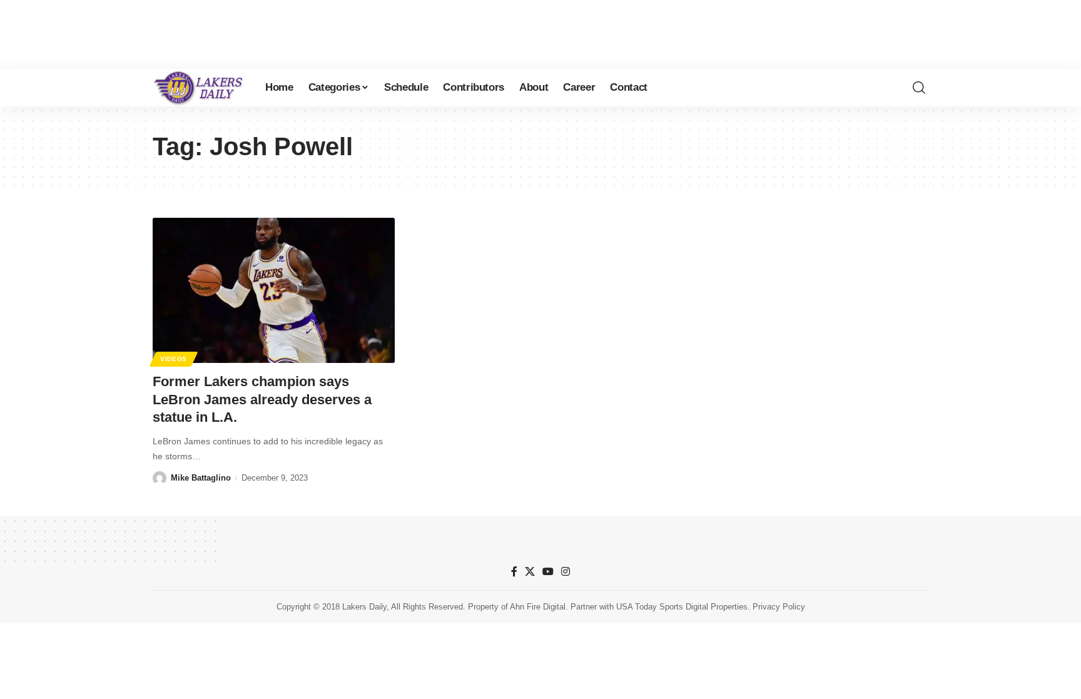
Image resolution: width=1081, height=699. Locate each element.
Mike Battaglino (201, 477)
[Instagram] (565, 571)
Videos (173, 358)
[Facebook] (514, 571)
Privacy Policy (779, 606)
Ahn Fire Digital (538, 606)
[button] (919, 87)
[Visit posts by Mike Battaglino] (159, 478)
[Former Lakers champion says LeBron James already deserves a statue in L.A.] (274, 290)
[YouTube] (548, 571)
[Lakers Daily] (199, 87)
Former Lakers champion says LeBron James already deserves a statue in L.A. (262, 399)
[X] (530, 571)
